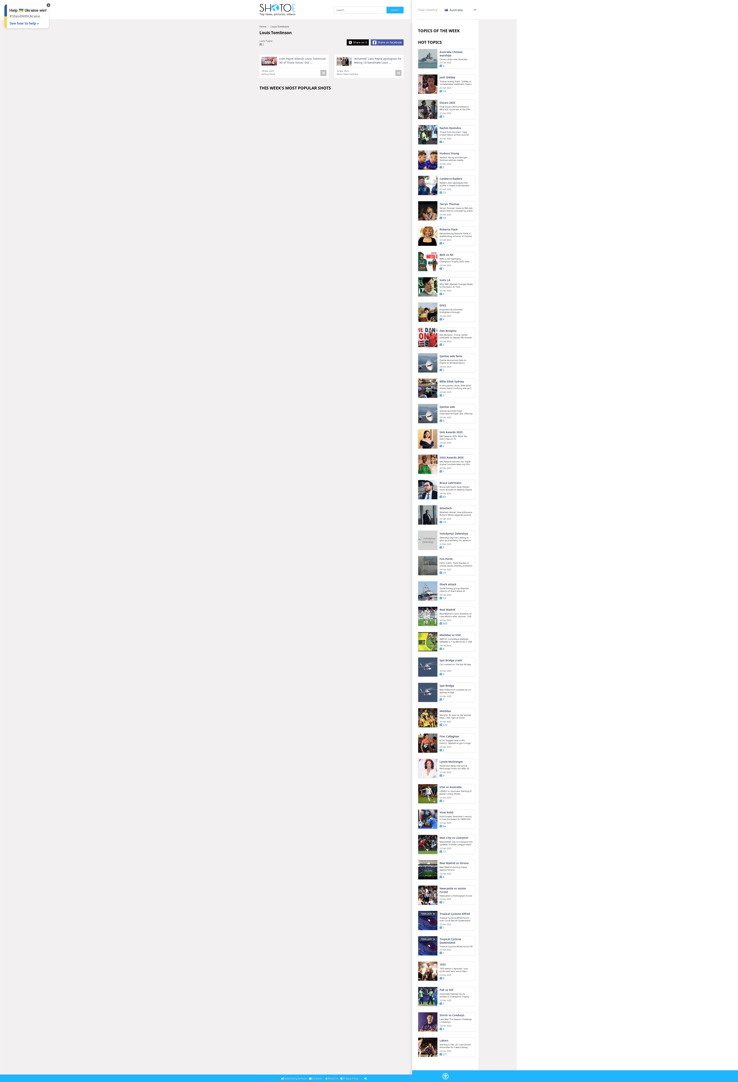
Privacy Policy (351, 1078)
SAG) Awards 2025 (452, 457)
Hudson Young (449, 153)
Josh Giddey (447, 77)
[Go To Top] (445, 1076)
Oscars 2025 (447, 102)
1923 (443, 964)
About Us (333, 1078)
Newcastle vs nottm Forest (453, 890)
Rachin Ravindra (450, 128)
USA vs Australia (450, 787)
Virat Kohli (446, 812)
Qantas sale (447, 407)
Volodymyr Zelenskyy (454, 533)
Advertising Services (296, 1078)
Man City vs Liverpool (454, 837)
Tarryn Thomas (449, 204)
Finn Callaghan (449, 736)
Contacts (317, 1078)
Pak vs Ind (446, 990)
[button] (461, 10)
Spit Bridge (447, 685)
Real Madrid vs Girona (454, 863)
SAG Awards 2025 (451, 432)
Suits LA (445, 280)
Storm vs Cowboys (452, 1015)
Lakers (444, 1040)
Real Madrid (447, 609)
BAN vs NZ (446, 255)
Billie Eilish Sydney (452, 381)
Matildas (445, 711)
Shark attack (448, 584)
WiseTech (446, 508)
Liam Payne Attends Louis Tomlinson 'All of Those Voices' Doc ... (302, 60)
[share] (398, 73)
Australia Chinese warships (451, 53)
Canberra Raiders (451, 178)
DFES (443, 305)
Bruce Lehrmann (450, 483)
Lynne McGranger (451, 761)
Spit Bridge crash (451, 660)
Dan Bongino (448, 331)
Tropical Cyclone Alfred (455, 914)
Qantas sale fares (451, 356)
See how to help (22, 23)
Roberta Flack (449, 229)
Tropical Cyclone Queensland (450, 940)
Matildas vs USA (450, 635)
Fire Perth (446, 559)
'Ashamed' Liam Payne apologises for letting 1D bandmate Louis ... (377, 60)
